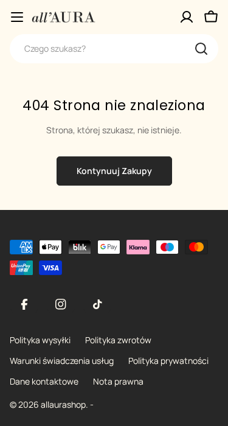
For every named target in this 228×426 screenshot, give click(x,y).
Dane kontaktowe (44, 381)
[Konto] (186, 17)
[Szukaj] (201, 48)
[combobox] (114, 48)
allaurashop (63, 404)
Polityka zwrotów (118, 340)
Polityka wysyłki (40, 340)
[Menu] (17, 17)
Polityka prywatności (168, 360)
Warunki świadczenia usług (62, 360)
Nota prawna (118, 381)
